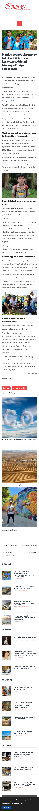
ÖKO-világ (9, 72)
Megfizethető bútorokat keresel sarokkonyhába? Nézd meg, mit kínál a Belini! (24, 784)
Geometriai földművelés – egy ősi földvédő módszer (18, 485)
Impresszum (11, 797)
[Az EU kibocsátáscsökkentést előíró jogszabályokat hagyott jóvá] (20, 437)
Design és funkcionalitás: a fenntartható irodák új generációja (23, 769)
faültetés (6, 388)
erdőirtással (20, 91)
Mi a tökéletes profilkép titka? (25, 637)
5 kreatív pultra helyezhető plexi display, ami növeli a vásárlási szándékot (24, 754)
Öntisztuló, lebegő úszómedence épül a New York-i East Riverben (25, 617)
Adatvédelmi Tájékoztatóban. (12, 803)
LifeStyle (6, 630)
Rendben (6, 807)
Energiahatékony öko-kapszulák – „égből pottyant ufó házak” (24, 603)
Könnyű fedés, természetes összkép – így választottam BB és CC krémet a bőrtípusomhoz (25, 653)
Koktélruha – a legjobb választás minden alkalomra (29, 549)
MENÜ (19, 23)
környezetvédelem (19, 388)
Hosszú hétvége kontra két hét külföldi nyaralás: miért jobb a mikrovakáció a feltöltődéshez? (25, 668)
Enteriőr (20, 590)
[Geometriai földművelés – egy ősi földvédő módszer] (20, 482)
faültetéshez (6, 349)
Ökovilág (6, 564)
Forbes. (13, 101)
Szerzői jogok (19, 797)
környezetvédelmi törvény (14, 208)
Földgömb (7, 680)
